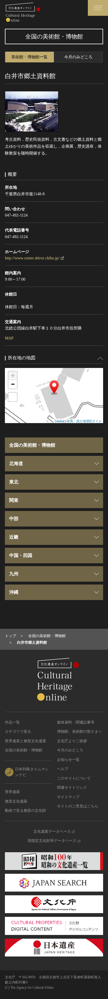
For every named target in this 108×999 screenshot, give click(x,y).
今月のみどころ (78, 57)
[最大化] (12, 397)
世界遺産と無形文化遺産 (25, 741)
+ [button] (13, 375)
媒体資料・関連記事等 (75, 722)
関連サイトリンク (72, 787)
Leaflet (59, 421)
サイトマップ (68, 797)
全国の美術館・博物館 (23, 750)
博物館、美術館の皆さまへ (79, 731)
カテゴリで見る (18, 731)
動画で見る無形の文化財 (25, 810)
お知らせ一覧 (68, 759)
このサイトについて (74, 778)
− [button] (13, 384)
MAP (9, 338)
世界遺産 (12, 792)
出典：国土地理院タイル (84, 421)
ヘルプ (62, 769)
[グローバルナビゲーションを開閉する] (98, 8)
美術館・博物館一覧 (29, 57)
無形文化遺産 (16, 801)
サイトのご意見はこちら (77, 806)
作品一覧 (12, 722)
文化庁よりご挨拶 (72, 741)
